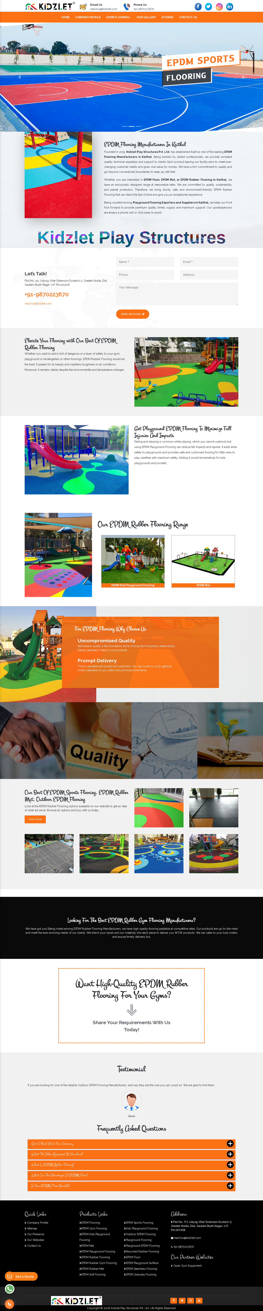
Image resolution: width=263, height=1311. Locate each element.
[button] (19, 77)
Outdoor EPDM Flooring (141, 1234)
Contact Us (188, 17)
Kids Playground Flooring (142, 1228)
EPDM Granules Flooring (141, 1274)
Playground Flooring (139, 1239)
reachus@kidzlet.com (103, 9)
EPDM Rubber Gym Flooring (99, 1263)
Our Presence (35, 1234)
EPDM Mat (87, 1245)
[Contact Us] (9, 1302)
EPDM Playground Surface (142, 1263)
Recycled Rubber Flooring (142, 1251)
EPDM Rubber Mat (92, 1268)
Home (66, 17)
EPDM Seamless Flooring (141, 1268)
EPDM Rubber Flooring (95, 1257)
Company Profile (88, 17)
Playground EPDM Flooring (143, 1245)
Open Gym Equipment (187, 1265)
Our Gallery (146, 17)
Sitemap (167, 17)
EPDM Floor (133, 1257)
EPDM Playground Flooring (98, 1251)
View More (35, 819)
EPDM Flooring (117, 17)
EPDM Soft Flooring (93, 1274)
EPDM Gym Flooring (94, 1228)
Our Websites (35, 1239)
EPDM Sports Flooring (139, 1222)
